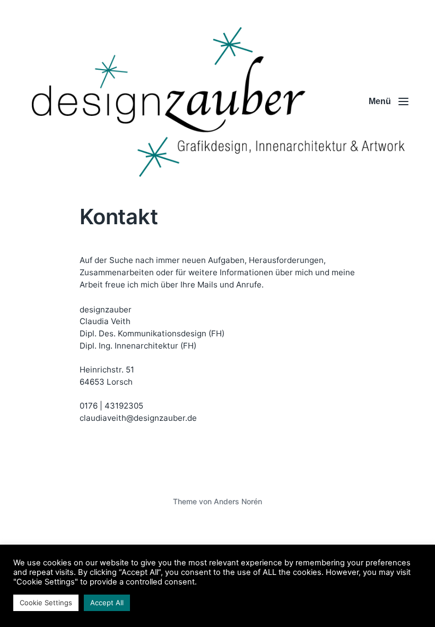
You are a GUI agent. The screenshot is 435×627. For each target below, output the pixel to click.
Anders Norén (238, 501)
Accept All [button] (107, 602)
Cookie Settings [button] (46, 602)
